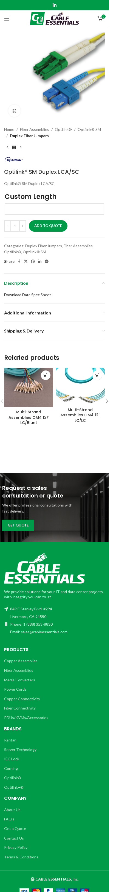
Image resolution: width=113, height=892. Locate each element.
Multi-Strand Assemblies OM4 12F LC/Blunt (29, 417)
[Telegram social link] (46, 261)
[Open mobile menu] (6, 18)
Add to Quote (48, 225)
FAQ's (9, 819)
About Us (12, 809)
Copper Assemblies (21, 660)
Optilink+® (14, 787)
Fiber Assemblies (34, 129)
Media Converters (19, 680)
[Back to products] (14, 147)
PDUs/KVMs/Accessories (26, 717)
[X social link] (25, 261)
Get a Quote (15, 828)
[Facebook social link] (19, 261)
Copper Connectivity (22, 698)
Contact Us (14, 838)
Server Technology (20, 749)
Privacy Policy (15, 847)
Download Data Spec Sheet (27, 294)
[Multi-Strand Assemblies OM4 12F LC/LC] (80, 386)
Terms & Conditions (21, 857)
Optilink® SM (89, 129)
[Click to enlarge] (14, 111)
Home (9, 129)
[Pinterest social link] (32, 261)
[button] (45, 375)
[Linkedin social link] (54, 5)
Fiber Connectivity (20, 708)
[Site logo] (54, 18)
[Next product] (20, 147)
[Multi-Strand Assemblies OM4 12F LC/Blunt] (28, 387)
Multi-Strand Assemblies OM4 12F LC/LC (80, 415)
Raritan (10, 740)
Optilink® (63, 129)
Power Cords (15, 689)
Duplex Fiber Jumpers (29, 135)
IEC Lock (11, 758)
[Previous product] (7, 147)
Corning (11, 768)
